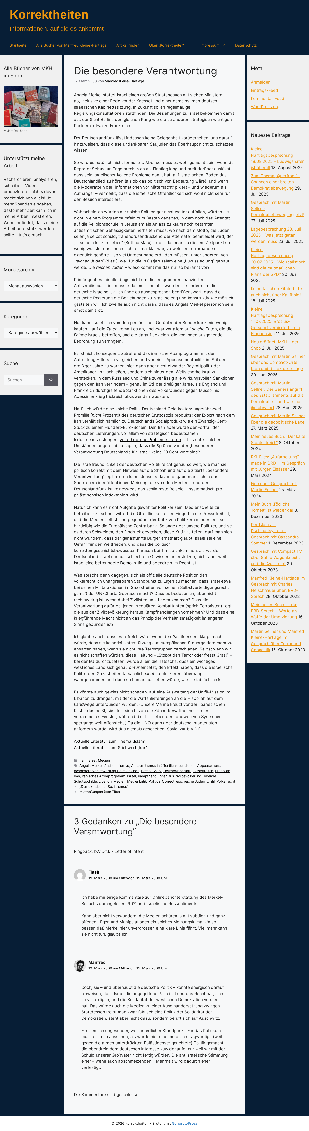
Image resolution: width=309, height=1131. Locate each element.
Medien (104, 760)
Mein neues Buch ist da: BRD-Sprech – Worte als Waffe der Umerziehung (274, 610)
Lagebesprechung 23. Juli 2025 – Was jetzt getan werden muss (276, 235)
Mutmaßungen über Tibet (99, 792)
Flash (93, 872)
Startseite (18, 45)
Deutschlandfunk (177, 771)
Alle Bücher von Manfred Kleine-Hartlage (71, 45)
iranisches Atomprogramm (103, 776)
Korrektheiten (49, 14)
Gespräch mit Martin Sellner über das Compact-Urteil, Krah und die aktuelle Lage (278, 362)
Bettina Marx (151, 771)
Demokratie (131, 562)
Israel (91, 760)
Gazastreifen (203, 771)
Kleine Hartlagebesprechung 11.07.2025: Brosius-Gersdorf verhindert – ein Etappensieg (275, 321)
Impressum (209, 45)
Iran (82, 760)
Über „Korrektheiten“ (167, 45)
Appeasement (208, 765)
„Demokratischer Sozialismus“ (103, 787)
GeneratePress (185, 1123)
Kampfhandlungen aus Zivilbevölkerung (169, 776)
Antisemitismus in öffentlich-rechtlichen (163, 765)
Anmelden (261, 82)
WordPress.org (265, 106)
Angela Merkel (90, 765)
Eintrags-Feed (264, 90)
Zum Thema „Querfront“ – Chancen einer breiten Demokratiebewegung (275, 182)
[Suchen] (51, 380)
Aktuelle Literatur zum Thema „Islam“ (109, 741)
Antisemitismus (116, 765)
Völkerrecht (226, 781)
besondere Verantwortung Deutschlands (106, 771)
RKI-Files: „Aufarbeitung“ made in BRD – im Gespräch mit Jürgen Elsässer (278, 463)
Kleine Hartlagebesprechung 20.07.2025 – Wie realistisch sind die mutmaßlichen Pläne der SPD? (278, 262)
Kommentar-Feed (267, 98)
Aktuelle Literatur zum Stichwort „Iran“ (110, 747)
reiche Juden (194, 781)
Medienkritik (137, 781)
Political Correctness (165, 781)
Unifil (211, 781)
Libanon (105, 781)
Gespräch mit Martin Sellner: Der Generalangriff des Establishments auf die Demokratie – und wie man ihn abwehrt (277, 395)
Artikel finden (128, 45)
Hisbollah (222, 771)
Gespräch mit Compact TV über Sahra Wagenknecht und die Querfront (276, 557)
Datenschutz (246, 45)
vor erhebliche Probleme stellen (150, 439)
